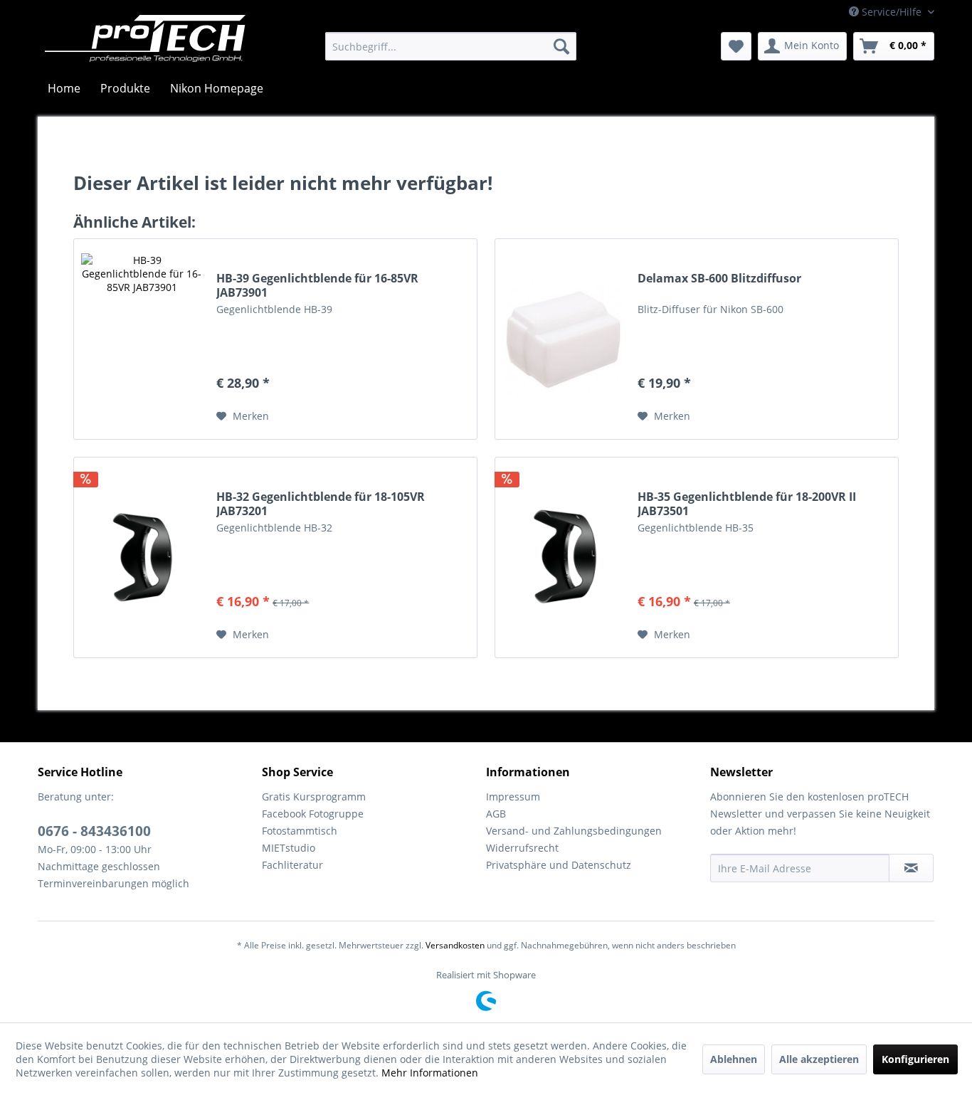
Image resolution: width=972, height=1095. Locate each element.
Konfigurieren (915, 1059)
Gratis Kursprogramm (314, 796)
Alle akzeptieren (819, 1059)
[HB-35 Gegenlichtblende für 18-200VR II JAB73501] (562, 557)
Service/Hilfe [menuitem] (891, 11)
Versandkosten (455, 945)
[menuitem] (450, 46)
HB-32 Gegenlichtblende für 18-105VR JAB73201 (320, 504)
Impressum (513, 796)
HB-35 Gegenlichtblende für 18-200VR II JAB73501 (747, 504)
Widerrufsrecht (522, 848)
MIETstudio (288, 848)
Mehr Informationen (429, 1072)
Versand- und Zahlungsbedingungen (574, 830)
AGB (496, 813)
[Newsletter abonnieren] (911, 868)
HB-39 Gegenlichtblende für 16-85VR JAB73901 (317, 285)
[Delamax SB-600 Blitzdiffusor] (562, 339)
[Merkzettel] (736, 46)
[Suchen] (561, 46)
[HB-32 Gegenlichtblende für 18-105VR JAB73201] (141, 557)
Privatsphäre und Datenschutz (558, 865)
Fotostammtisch (299, 830)
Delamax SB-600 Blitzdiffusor (719, 278)
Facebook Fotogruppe (313, 813)
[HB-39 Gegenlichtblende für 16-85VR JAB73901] (141, 339)
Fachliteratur (292, 865)
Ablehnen (733, 1059)
